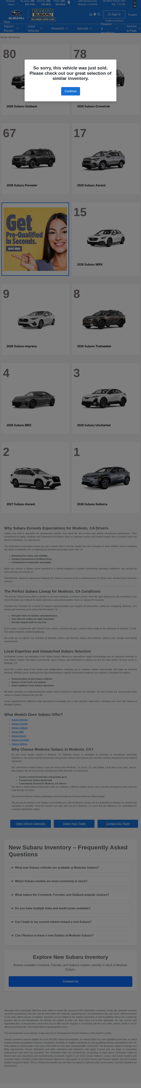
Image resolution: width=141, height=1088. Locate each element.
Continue (71, 91)
